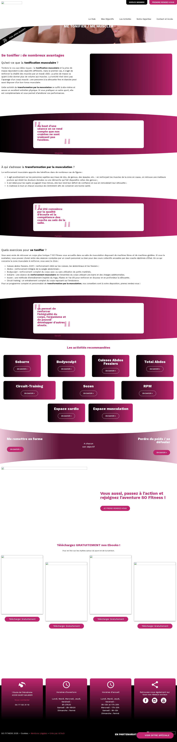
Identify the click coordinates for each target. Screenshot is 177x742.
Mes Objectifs (107, 19)
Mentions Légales (39, 733)
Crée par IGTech (57, 733)
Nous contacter (22, 700)
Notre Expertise (144, 19)
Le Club (92, 19)
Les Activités (125, 19)
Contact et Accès (165, 19)
